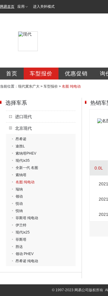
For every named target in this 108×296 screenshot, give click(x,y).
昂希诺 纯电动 (27, 261)
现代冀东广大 (29, 86)
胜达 (19, 247)
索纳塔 (21, 175)
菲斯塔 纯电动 (27, 218)
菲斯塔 (21, 239)
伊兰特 (21, 225)
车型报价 (41, 74)
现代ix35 (23, 160)
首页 (11, 74)
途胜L (20, 146)
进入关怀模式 (44, 6)
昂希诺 (21, 139)
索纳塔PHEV (26, 153)
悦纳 (19, 211)
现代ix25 (23, 232)
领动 (19, 196)
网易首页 (7, 6)
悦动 (19, 204)
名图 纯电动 (25, 182)
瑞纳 (19, 189)
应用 (21, 6)
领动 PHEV (25, 254)
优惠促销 (76, 74)
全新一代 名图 (27, 168)
